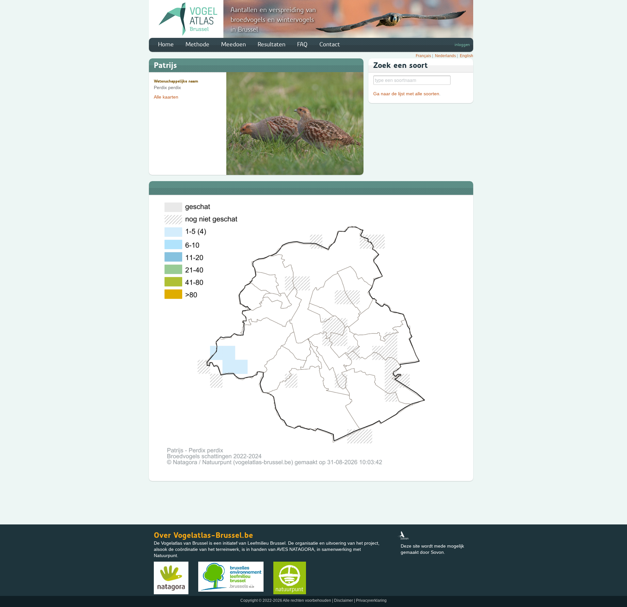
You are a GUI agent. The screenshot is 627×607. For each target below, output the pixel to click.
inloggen (462, 44)
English (466, 56)
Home (166, 44)
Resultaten (271, 44)
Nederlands (445, 56)
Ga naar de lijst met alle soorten (406, 93)
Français (423, 56)
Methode (197, 44)
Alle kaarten (166, 97)
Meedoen (233, 44)
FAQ (302, 44)
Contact (329, 44)
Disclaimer (343, 600)
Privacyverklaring (371, 600)
